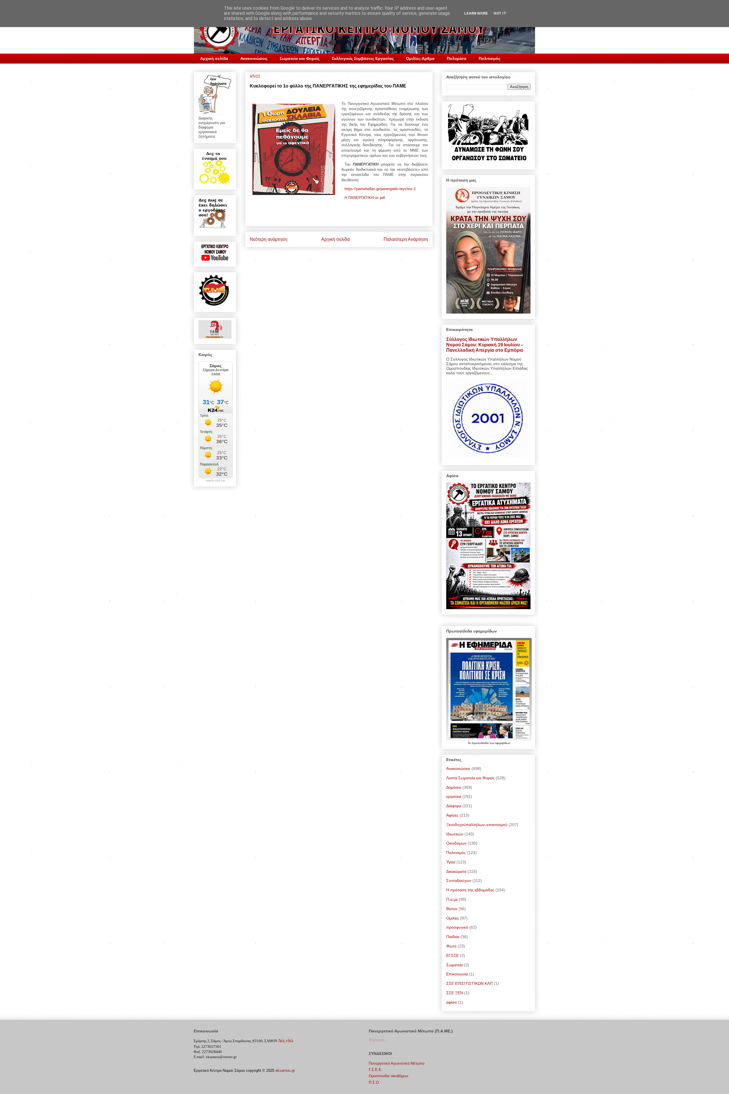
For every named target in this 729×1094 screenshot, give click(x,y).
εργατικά (453, 796)
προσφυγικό (457, 927)
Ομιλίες (452, 918)
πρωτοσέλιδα (481, 743)
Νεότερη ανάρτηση (268, 239)
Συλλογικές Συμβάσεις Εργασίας (363, 58)
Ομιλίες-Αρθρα (420, 58)
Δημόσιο (453, 787)
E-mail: (199, 1057)
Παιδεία (452, 936)
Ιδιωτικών (454, 834)
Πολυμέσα (456, 58)
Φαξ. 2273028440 (208, 1052)
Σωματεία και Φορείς (300, 58)
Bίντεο (451, 908)
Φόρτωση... (378, 1040)
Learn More (476, 13)
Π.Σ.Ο (374, 1082)
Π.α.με (452, 899)
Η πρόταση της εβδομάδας (470, 890)
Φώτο (451, 946)
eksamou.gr (285, 1070)
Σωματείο (454, 965)
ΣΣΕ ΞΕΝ (454, 993)
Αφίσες (452, 815)
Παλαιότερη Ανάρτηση (406, 239)
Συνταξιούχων (458, 880)
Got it (499, 13)
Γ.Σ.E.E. (375, 1069)
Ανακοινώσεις (253, 58)
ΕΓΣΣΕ (452, 955)
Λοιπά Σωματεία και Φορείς (470, 778)
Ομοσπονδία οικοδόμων (388, 1076)
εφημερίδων (502, 743)
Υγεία (450, 862)
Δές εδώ (285, 1040)
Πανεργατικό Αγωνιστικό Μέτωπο (396, 1063)
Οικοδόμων (456, 843)
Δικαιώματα (456, 871)
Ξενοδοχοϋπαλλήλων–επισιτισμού (476, 824)
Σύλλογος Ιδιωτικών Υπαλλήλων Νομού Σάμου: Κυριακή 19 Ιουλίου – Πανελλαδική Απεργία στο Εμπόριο (484, 345)
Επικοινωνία (457, 974)
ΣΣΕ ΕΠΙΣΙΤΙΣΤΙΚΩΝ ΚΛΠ (469, 983)
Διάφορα (453, 806)
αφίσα (451, 1002)
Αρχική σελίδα (214, 58)
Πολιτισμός (489, 58)
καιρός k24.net (215, 480)
